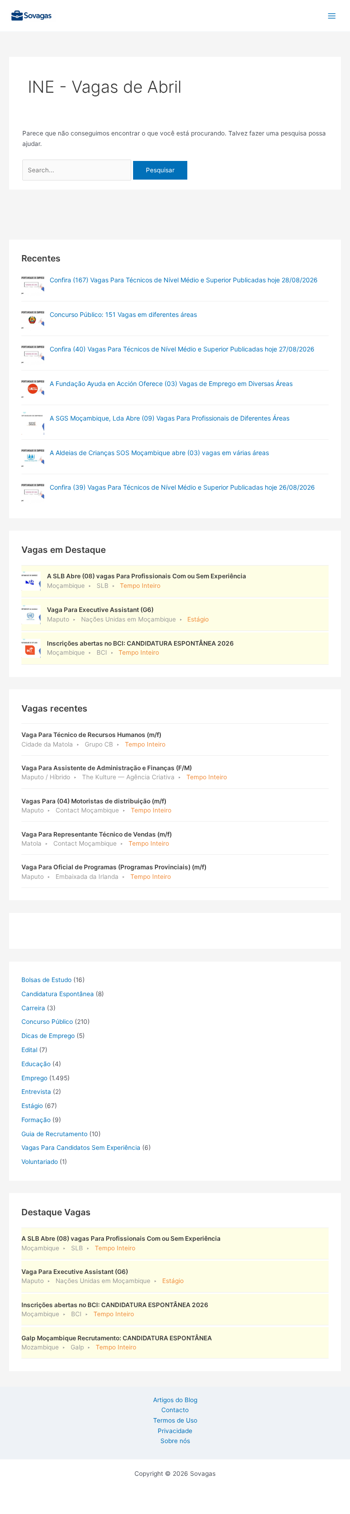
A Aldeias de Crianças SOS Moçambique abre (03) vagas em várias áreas (159, 452)
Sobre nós (175, 1440)
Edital (29, 1049)
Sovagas (80, 14)
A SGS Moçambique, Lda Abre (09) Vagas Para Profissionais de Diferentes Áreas (169, 418)
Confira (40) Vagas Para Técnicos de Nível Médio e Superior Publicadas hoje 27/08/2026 (182, 349)
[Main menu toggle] (332, 15)
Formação (36, 1119)
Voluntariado (39, 1161)
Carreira (33, 1008)
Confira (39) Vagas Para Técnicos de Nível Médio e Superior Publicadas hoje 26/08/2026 (182, 487)
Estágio (32, 1105)
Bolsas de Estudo (46, 979)
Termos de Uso (175, 1420)
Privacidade (175, 1430)
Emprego (34, 1078)
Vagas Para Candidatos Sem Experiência (80, 1147)
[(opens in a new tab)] (32, 285)
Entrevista (36, 1091)
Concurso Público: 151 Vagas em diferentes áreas (123, 314)
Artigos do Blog (175, 1400)
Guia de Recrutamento (54, 1134)
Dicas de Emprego (48, 1035)
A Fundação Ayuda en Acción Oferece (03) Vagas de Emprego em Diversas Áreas (171, 383)
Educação (36, 1064)
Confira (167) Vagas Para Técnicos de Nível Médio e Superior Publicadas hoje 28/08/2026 (184, 280)
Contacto (175, 1410)
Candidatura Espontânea (57, 994)
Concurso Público (47, 1021)
